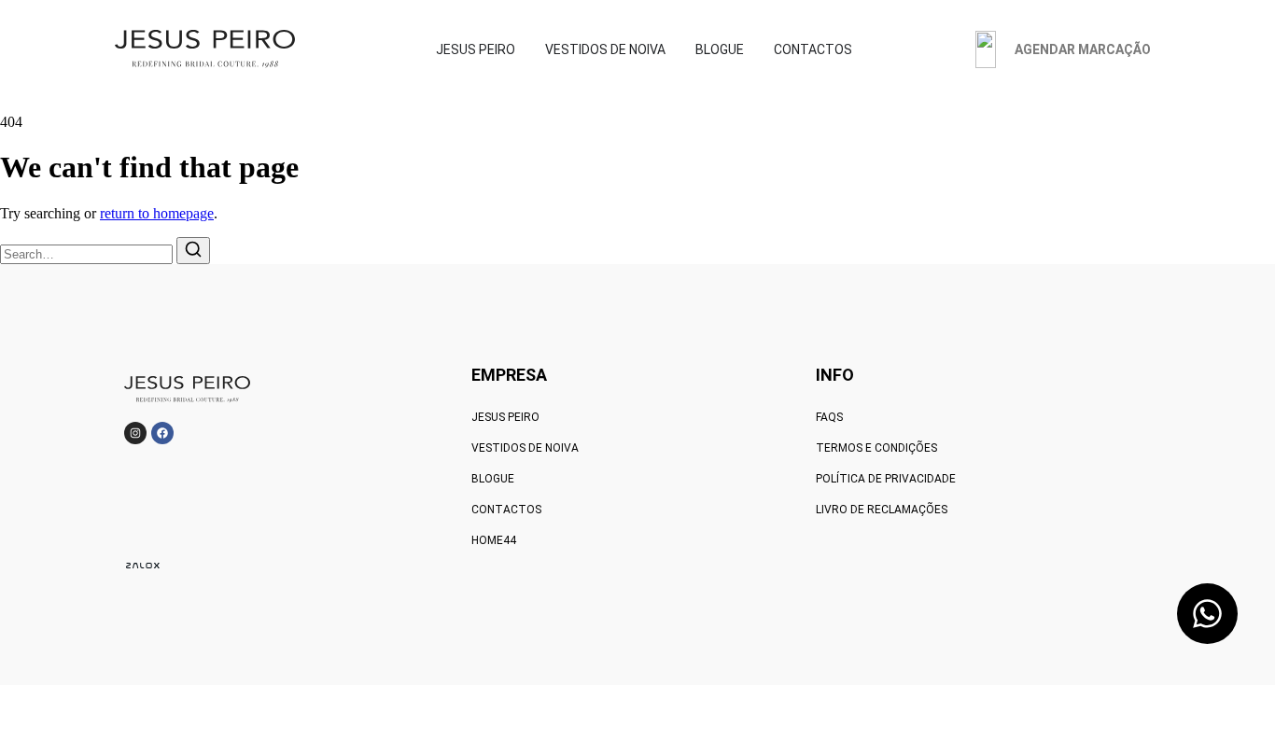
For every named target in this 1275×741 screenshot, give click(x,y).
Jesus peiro (505, 417)
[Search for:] (88, 253)
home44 (493, 540)
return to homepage (157, 213)
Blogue (492, 478)
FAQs (829, 417)
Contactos (506, 509)
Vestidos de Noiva (525, 447)
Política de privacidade (886, 478)
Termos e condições (876, 447)
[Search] (193, 250)
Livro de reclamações (881, 509)
